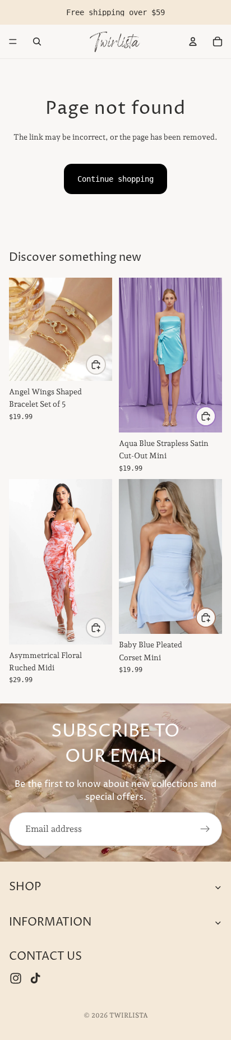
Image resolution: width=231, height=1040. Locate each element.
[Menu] (13, 41)
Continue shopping (115, 178)
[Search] (37, 41)
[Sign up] (205, 829)
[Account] (193, 41)
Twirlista (128, 1015)
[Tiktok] (35, 978)
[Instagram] (15, 978)
